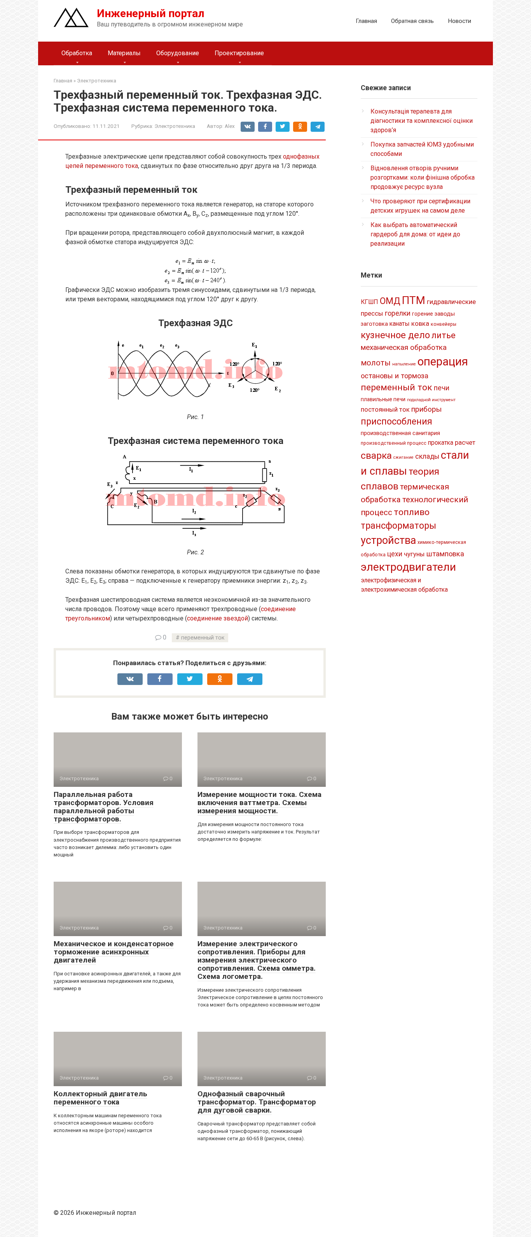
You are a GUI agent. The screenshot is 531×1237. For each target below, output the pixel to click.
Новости (459, 20)
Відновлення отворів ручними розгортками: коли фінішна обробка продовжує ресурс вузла (422, 177)
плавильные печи (383, 399)
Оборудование (177, 53)
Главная (366, 20)
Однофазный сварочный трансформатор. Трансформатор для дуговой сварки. (256, 1102)
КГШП (369, 302)
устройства (388, 540)
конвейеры (443, 324)
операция (442, 361)
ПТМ (413, 300)
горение (422, 314)
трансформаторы (398, 525)
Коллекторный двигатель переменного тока (100, 1097)
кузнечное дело (395, 335)
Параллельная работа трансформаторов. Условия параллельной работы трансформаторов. (104, 806)
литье (443, 335)
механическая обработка (404, 347)
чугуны (414, 554)
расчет (465, 442)
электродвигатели (408, 567)
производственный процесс (393, 443)
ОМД (390, 300)
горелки (397, 313)
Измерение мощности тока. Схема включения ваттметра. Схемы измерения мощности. (259, 802)
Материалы (124, 53)
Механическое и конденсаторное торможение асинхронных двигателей (114, 951)
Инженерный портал (150, 13)
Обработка (76, 53)
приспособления (396, 421)
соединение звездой (217, 618)
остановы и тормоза (394, 376)
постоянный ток (385, 409)
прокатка (440, 442)
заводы (445, 313)
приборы (426, 409)
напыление (404, 364)
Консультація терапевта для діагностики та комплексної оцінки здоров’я (421, 121)
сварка (376, 455)
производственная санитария (400, 433)
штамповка (445, 554)
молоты (376, 362)
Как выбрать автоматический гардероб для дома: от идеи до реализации (415, 234)
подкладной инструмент (431, 399)
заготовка (374, 323)
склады (427, 456)
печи (441, 388)
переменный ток (202, 637)
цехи (394, 554)
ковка (420, 323)
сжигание (403, 457)
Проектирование (239, 53)
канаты (400, 323)
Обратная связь (412, 20)
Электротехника (174, 126)
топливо (412, 512)
